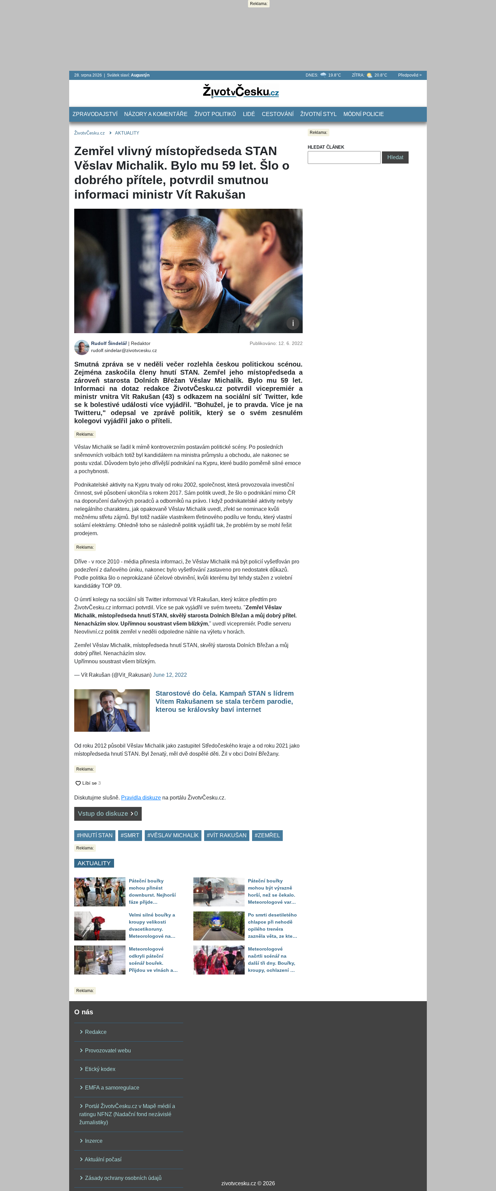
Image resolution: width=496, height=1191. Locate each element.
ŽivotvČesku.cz (89, 133)
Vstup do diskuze (108, 813)
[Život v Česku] (240, 91)
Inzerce (93, 1141)
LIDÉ (249, 114)
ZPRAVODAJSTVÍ (95, 114)
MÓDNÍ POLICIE (363, 114)
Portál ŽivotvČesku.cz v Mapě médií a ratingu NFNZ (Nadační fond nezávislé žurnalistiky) (127, 1114)
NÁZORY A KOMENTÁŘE (156, 114)
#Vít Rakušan (227, 835)
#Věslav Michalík (173, 835)
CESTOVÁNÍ (278, 114)
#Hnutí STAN (95, 835)
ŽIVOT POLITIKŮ (215, 114)
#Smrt (130, 835)
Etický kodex (99, 1069)
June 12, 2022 (170, 675)
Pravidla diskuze (141, 798)
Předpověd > (410, 75)
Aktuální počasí (102, 1159)
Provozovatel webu (107, 1050)
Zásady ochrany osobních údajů (123, 1178)
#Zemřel (267, 835)
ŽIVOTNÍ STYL (318, 114)
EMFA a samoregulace (111, 1088)
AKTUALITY (127, 133)
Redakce (95, 1032)
